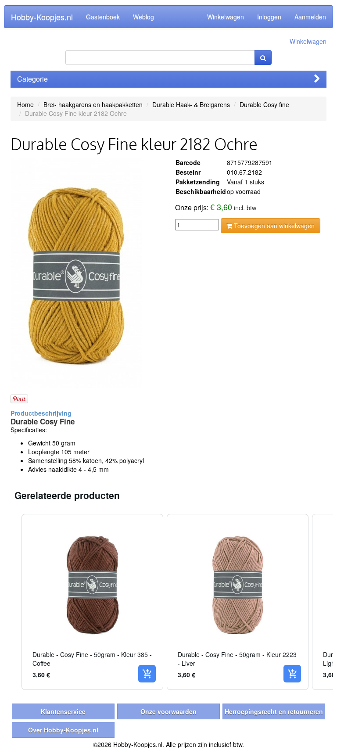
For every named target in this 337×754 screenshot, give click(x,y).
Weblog (143, 16)
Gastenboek (103, 16)
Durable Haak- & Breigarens (191, 104)
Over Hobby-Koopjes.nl (63, 729)
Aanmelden (310, 16)
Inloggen (269, 16)
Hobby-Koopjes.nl (42, 16)
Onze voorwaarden (168, 711)
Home (25, 104)
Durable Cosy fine (264, 104)
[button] (13, 602)
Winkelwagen (225, 16)
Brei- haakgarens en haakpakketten (93, 104)
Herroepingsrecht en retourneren (274, 711)
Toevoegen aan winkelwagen (273, 225)
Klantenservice (63, 711)
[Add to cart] (147, 673)
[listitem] (92, 602)
